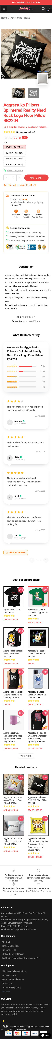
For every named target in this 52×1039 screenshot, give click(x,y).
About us (6, 942)
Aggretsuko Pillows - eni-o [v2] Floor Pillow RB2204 (37, 800)
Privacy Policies (9, 950)
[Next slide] (46, 54)
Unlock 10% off (5, 1026)
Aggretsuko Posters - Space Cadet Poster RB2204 (37, 654)
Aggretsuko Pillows (20, 17)
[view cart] (48, 8)
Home (4, 17)
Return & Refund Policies (13, 979)
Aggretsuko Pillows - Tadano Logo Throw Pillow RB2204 (12, 841)
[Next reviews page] (46, 560)
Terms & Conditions (10, 946)
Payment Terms (9, 975)
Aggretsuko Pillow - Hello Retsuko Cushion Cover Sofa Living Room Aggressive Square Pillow (38, 844)
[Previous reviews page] (32, 560)
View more (26, 756)
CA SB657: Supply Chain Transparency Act (21, 958)
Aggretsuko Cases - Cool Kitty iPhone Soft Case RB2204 (37, 695)
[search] (43, 8)
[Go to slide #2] (33, 93)
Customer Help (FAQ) (11, 987)
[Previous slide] (6, 54)
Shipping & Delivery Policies (14, 971)
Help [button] (47, 1035)
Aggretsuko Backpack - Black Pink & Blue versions (13, 654)
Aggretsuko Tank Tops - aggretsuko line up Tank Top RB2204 (13, 695)
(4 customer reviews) (25, 132)
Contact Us (7, 983)
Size (5, 142)
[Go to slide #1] (18, 93)
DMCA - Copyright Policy (13, 954)
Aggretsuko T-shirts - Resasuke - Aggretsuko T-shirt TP (38, 613)
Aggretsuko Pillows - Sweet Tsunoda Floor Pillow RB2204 (12, 800)
